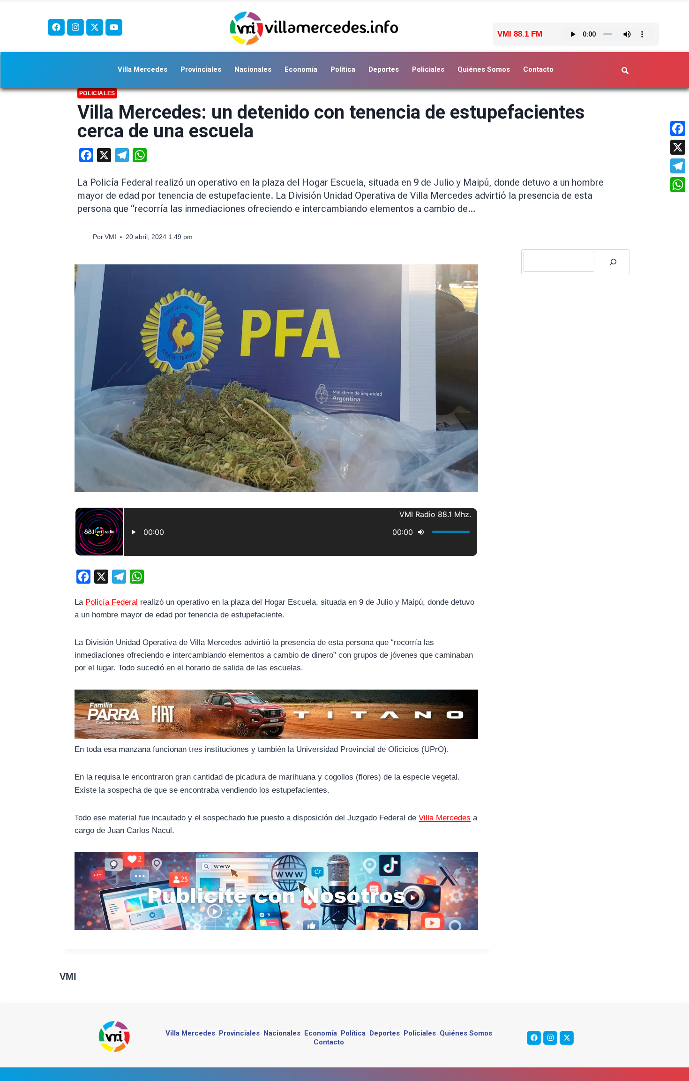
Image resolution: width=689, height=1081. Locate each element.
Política (342, 69)
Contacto (538, 69)
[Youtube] (113, 27)
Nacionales (252, 69)
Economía (301, 69)
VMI (110, 236)
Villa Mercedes (142, 69)
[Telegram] (677, 166)
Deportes (383, 69)
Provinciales (200, 69)
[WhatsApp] (677, 184)
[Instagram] (75, 27)
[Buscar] (613, 262)
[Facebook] (56, 27)
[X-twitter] (94, 27)
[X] (677, 147)
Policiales (428, 69)
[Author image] (83, 237)
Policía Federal (111, 602)
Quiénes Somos (483, 69)
